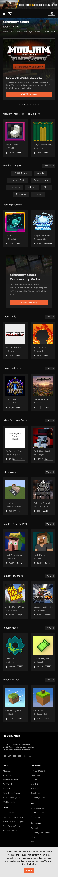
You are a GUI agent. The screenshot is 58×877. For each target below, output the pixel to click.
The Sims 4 (7, 784)
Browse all (49, 165)
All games (7, 771)
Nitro (33, 841)
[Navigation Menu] (4, 13)
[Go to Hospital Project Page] (15, 496)
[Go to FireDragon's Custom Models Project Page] (15, 444)
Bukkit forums (36, 793)
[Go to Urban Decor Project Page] (15, 138)
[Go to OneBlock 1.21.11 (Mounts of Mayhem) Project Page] (43, 703)
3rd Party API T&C (10, 831)
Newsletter (35, 784)
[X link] (24, 756)
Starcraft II (7, 789)
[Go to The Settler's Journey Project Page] (43, 392)
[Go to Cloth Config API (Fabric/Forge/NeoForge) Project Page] (43, 652)
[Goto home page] (10, 13)
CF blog (34, 780)
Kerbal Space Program (12, 793)
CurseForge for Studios (40, 833)
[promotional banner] (29, 4)
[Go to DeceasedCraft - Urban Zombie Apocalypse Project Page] (43, 600)
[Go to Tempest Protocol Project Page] (43, 228)
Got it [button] (29, 871)
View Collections (29, 303)
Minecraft (7, 775)
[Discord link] (19, 756)
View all (50, 316)
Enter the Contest (29, 94)
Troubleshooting (37, 813)
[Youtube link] (14, 756)
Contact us (35, 817)
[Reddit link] (30, 756)
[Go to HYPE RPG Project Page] (15, 392)
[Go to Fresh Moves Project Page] (43, 548)
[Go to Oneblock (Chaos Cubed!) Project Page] (15, 703)
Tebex (33, 837)
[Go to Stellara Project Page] (15, 228)
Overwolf (34, 828)
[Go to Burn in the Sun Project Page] (43, 340)
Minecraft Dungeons (11, 798)
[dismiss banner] (53, 3)
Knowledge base (37, 808)
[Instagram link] (4, 756)
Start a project (9, 813)
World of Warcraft (10, 780)
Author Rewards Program (13, 822)
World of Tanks (9, 802)
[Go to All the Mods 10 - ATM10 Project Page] (15, 600)
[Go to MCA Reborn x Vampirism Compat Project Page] (15, 340)
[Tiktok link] (9, 756)
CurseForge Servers (39, 798)
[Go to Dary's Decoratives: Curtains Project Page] (43, 138)
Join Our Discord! (38, 771)
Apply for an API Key (11, 826)
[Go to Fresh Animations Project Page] (15, 548)
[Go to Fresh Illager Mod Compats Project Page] (43, 444)
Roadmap (35, 789)
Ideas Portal (35, 775)
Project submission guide (13, 817)
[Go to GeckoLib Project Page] (15, 652)
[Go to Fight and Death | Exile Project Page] (43, 496)
